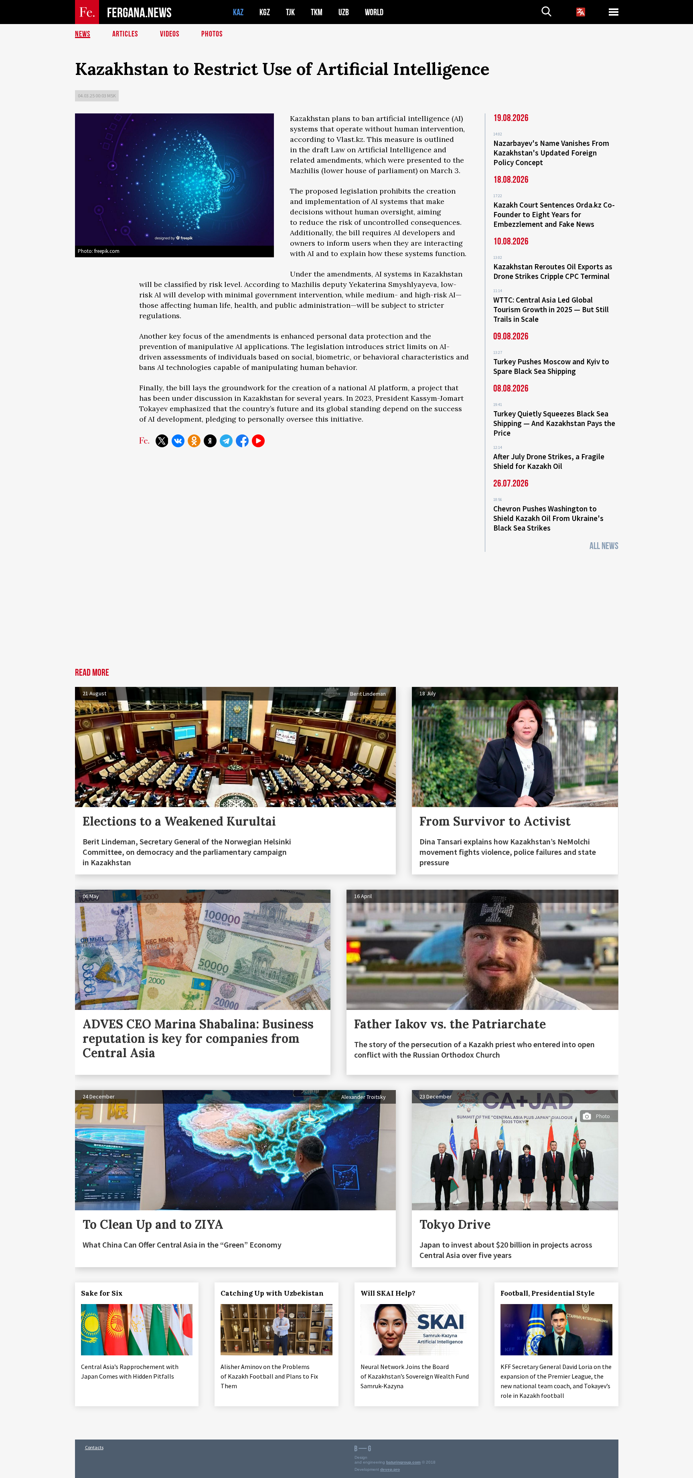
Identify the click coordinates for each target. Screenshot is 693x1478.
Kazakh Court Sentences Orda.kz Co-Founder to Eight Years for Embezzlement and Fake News (554, 214)
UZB (343, 12)
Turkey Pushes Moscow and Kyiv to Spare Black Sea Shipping (551, 366)
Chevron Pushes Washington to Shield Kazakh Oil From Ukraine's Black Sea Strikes (548, 518)
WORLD (374, 12)
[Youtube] (258, 440)
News (82, 34)
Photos (212, 34)
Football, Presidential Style (547, 1293)
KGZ (264, 12)
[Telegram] (226, 440)
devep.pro (390, 1469)
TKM (316, 12)
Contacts (94, 1447)
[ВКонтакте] (178, 440)
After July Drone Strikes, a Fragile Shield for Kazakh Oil (548, 461)
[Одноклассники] (194, 440)
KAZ (238, 12)
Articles (125, 34)
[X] (162, 440)
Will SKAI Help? (388, 1293)
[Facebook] (242, 440)
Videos (169, 34)
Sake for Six (102, 1293)
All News (604, 546)
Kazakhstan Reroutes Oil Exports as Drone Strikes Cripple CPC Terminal (552, 271)
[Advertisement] (346, 608)
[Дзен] (210, 440)
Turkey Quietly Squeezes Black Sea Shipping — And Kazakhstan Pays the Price (554, 423)
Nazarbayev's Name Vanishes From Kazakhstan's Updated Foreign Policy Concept (551, 152)
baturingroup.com (403, 1462)
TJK (290, 12)
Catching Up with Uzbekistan (272, 1293)
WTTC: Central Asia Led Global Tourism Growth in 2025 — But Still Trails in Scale (551, 309)
